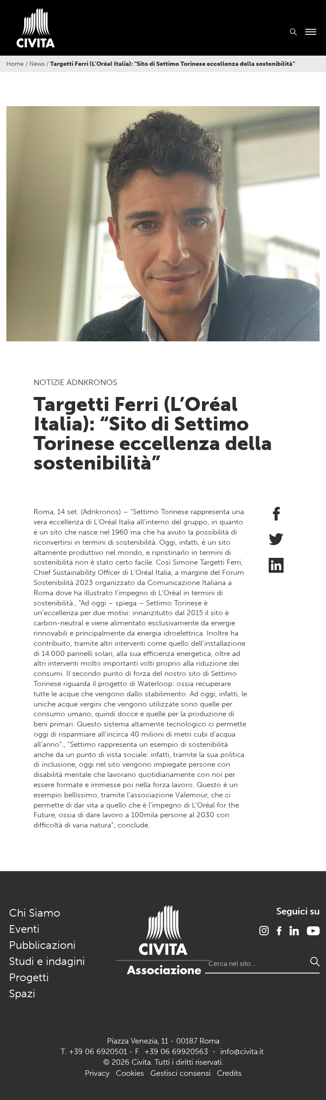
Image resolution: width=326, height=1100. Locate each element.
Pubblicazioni (42, 945)
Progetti (29, 977)
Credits (229, 1073)
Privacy (97, 1073)
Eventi (24, 929)
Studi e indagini (47, 961)
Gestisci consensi (180, 1073)
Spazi (22, 993)
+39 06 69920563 (176, 1051)
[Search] (315, 961)
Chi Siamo (34, 913)
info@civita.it (242, 1051)
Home (15, 64)
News (37, 64)
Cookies (130, 1073)
